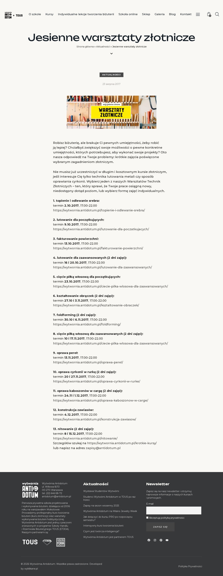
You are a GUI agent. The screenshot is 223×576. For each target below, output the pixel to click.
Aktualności (103, 46)
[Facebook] (148, 540)
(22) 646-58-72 (54, 493)
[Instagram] (155, 540)
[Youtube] (167, 540)
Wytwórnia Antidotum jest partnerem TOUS (108, 537)
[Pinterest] (161, 540)
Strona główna (85, 46)
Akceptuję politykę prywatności (166, 517)
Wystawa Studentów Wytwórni (101, 491)
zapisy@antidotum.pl (103, 448)
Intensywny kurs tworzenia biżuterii (103, 525)
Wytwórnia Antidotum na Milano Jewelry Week (110, 511)
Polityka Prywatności (190, 566)
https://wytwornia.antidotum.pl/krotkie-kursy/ (122, 443)
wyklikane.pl (31, 568)
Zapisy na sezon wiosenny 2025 (101, 505)
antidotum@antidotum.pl (56, 496)
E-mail (149, 503)
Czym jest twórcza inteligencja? (101, 531)
